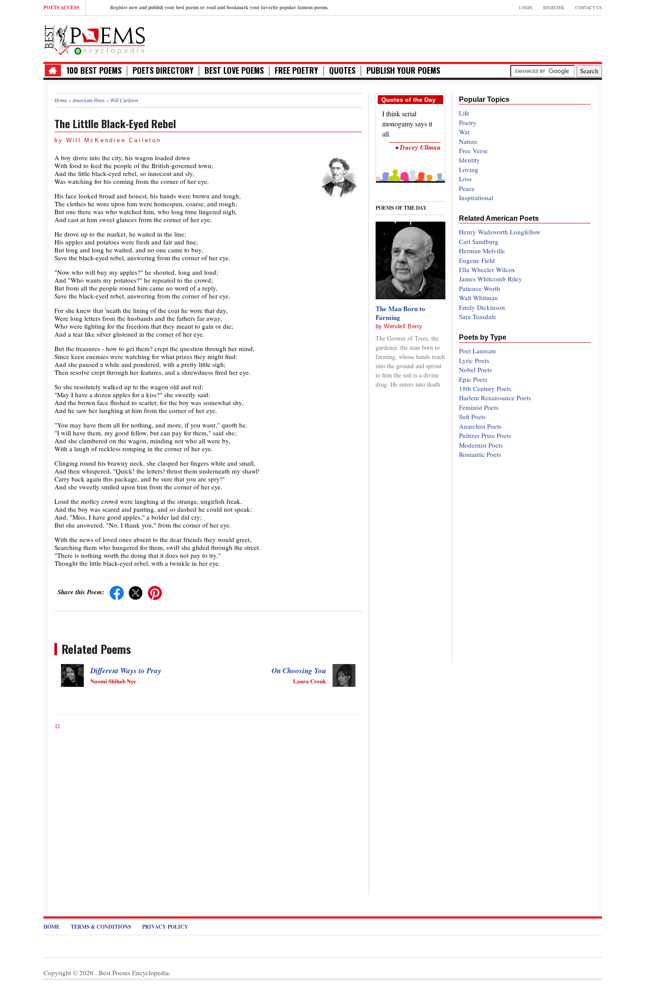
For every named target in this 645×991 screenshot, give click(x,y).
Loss (465, 178)
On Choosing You (299, 670)
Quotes (342, 70)
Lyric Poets (474, 360)
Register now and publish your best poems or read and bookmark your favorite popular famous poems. (219, 7)
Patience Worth (479, 288)
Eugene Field (477, 260)
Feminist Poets (478, 407)
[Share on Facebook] (117, 591)
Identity (469, 159)
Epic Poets (473, 379)
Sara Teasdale (477, 316)
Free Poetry (296, 70)
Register (553, 7)
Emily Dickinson (482, 307)
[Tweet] (136, 591)
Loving (468, 169)
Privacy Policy (165, 926)
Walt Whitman (478, 297)
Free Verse (473, 150)
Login (525, 7)
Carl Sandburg (478, 241)
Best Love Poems (234, 70)
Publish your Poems (403, 70)
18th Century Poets (485, 388)
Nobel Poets (475, 369)
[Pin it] (155, 591)
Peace (467, 188)
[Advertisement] (499, 38)
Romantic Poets (480, 454)
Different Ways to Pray (125, 670)
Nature (468, 141)
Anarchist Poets (480, 426)
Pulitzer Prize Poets (485, 435)
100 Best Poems (94, 70)
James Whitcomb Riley (490, 278)
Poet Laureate (477, 350)
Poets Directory (163, 70)
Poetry (468, 122)
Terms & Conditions (101, 926)
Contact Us (588, 7)
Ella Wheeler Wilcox (487, 269)
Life (464, 112)
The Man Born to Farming (400, 313)
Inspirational (476, 197)
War (464, 131)
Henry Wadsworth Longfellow (500, 231)
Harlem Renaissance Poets (495, 397)
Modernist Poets (481, 445)
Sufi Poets (472, 416)
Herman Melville (482, 250)
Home (51, 926)
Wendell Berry (403, 326)
